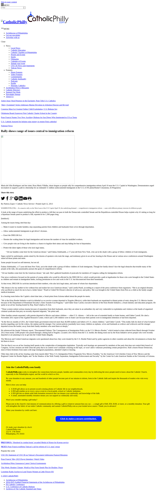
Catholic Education (18, 50)
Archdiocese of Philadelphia (17, 33)
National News (7, 126)
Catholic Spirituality (18, 79)
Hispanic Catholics (18, 86)
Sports (13, 57)
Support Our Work (13, 92)
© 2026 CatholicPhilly (9, 476)
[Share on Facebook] (7, 200)
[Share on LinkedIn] (21, 200)
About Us (9, 97)
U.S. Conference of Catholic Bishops (20, 487)
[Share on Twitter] (3, 200)
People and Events (18, 55)
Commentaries (16, 77)
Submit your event (18, 63)
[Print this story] (30, 200)
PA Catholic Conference (15, 484)
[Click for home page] (35, 22)
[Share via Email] (25, 200)
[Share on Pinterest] (16, 200)
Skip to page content (9, 2)
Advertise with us (13, 37)
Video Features (16, 74)
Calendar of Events (18, 61)
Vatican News (16, 68)
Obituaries (15, 59)
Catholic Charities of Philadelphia (24, 52)
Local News (15, 48)
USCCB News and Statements (23, 66)
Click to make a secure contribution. (78, 419)
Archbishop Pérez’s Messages (17, 88)
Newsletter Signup (13, 94)
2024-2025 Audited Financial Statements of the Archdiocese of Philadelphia (35, 482)
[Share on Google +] (12, 200)
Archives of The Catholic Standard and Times (23, 489)
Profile (13, 83)
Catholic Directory (13, 90)
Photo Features (16, 72)
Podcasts (14, 81)
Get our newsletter (13, 35)
